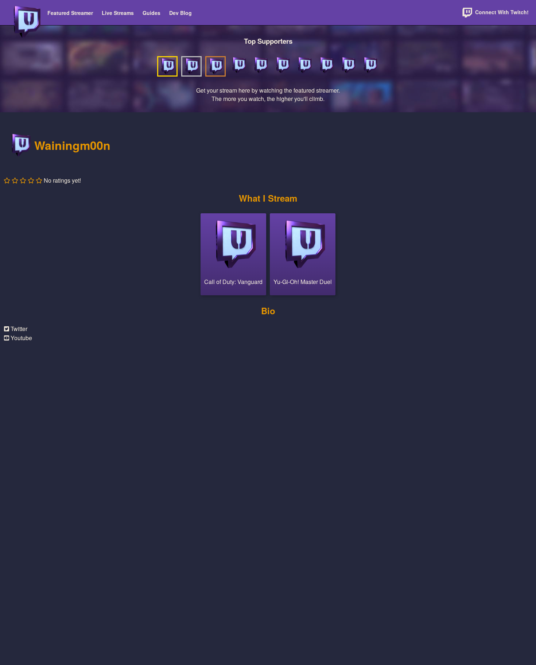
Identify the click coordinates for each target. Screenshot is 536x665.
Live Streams (118, 12)
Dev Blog (180, 12)
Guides (151, 12)
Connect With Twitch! (501, 12)
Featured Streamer (70, 12)
